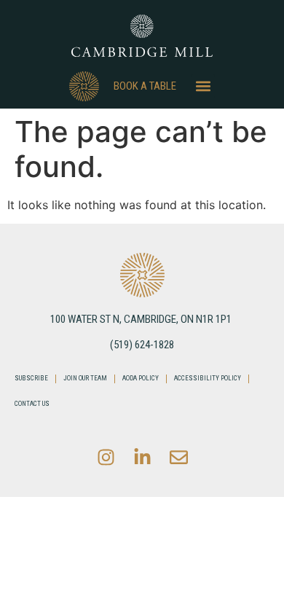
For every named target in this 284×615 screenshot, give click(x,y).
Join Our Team (85, 378)
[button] (203, 86)
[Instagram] (105, 457)
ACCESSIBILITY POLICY (207, 378)
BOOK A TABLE (145, 86)
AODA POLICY (140, 378)
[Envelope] (178, 457)
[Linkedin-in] (142, 457)
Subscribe (31, 378)
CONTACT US (32, 403)
